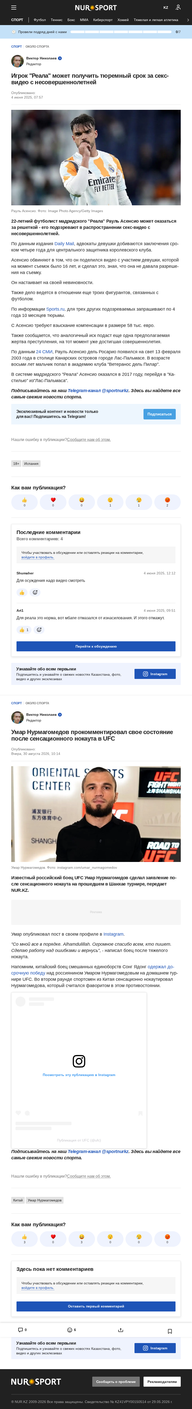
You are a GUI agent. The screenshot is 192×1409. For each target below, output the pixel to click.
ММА (84, 20)
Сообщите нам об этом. (89, 439)
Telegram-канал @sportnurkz (98, 390)
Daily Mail (64, 243)
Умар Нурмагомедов (45, 1200)
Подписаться (160, 414)
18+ (16, 464)
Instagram (158, 674)
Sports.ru (55, 309)
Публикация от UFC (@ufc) (79, 1140)
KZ (166, 8)
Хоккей (123, 20)
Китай (18, 1200)
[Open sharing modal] (120, 1330)
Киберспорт (102, 20)
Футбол (40, 20)
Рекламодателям (162, 1382)
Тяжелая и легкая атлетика (156, 20)
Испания (31, 464)
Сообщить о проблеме (116, 1382)
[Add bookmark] (170, 1331)
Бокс (71, 20)
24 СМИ (44, 351)
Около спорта (37, 46)
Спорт (17, 20)
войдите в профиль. (38, 557)
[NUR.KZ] (96, 8)
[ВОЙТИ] (178, 8)
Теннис (56, 20)
